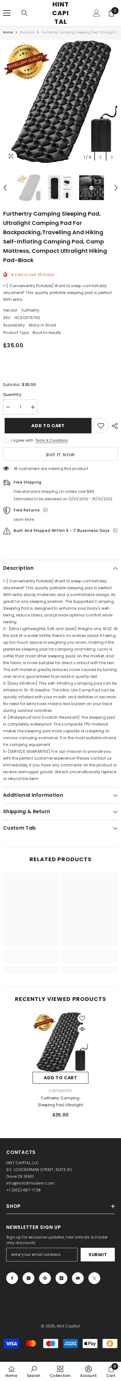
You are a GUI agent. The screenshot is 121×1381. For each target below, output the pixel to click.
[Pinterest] (45, 1278)
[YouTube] (78, 1278)
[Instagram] (28, 1278)
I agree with (22, 440)
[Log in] (96, 13)
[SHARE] (113, 426)
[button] (100, 157)
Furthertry (30, 310)
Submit (97, 1255)
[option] (60, 101)
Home (8, 32)
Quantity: (12, 394)
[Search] (24, 13)
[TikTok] (61, 1278)
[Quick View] (82, 1029)
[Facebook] (12, 1278)
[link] (31, 959)
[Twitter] (94, 1278)
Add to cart (46, 426)
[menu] (7, 13)
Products (27, 32)
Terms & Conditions (51, 440)
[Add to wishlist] (101, 425)
